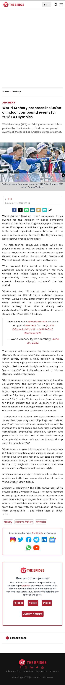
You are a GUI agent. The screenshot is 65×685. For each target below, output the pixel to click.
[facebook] (14, 210)
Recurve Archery (24, 521)
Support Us (41, 671)
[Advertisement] (32, 51)
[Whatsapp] (26, 210)
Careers (54, 671)
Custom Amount (32, 614)
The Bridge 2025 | (21, 677)
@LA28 (50, 325)
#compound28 (32, 332)
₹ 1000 (47, 603)
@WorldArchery (37, 321)
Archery (8, 102)
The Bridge (37, 533)
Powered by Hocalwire (41, 677)
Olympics (41, 521)
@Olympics (18, 329)
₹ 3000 (33, 603)
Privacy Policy (13, 671)
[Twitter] (20, 210)
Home (6, 91)
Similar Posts (18, 638)
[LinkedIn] (32, 210)
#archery (30, 325)
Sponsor (25, 585)
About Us (28, 671)
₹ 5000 (19, 603)
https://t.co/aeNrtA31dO (39, 329)
